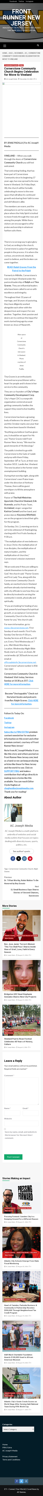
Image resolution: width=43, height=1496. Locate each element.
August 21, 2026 (23, 1222)
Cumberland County (11, 65)
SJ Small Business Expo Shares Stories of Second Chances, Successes (25, 891)
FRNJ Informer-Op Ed (24, 1208)
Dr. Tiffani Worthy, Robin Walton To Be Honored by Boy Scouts (21, 880)
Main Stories (9, 938)
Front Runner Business (24, 1393)
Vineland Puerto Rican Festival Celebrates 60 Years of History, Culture (18, 1041)
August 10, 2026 (23, 1000)
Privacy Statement (9, 1456)
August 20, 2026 (23, 1266)
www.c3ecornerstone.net (16, 627)
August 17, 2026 (23, 1409)
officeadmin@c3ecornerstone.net (20, 662)
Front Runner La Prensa (29, 935)
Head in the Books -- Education (27, 1252)
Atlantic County (10, 935)
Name (7, 1108)
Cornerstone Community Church (21, 869)
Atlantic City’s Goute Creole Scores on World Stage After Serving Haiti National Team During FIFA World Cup (21, 1404)
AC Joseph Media (11, 79)
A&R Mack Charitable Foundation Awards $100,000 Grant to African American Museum (18, 1357)
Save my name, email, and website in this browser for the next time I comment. (21, 1135)
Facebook (13, 1)
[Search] (37, 45)
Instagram (29, 1)
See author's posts (21, 851)
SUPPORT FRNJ (11, 771)
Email (26, 1108)
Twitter (21, 1)
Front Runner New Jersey (21, 17)
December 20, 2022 (26, 79)
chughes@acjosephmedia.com (18, 788)
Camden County (10, 1208)
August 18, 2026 (23, 1316)
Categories (7, 1424)
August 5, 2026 (22, 1047)
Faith (21, 65)
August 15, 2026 (23, 955)
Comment (9, 1075)
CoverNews (31, 1489)
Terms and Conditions (11, 1459)
